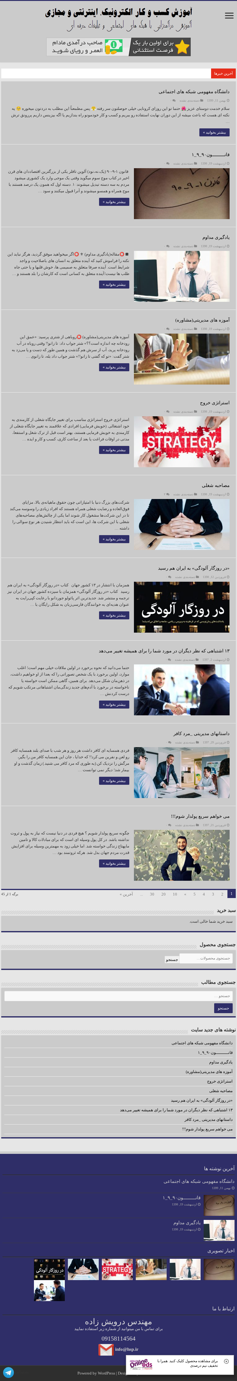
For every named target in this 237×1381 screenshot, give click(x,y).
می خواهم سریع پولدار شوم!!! (200, 816)
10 (175, 894)
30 (152, 894)
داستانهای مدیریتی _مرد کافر (201, 733)
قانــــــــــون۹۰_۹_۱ (211, 154)
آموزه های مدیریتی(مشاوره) (202, 320)
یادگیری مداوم (216, 237)
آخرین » (126, 894)
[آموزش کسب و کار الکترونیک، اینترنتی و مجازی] (118, 17)
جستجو (172, 959)
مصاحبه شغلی (216, 485)
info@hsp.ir (127, 1349)
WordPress (106, 1373)
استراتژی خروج (215, 402)
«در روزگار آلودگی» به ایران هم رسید (194, 568)
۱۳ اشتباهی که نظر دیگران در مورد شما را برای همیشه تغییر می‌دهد (164, 650)
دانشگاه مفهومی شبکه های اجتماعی (194, 91)
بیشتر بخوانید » (214, 132)
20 (163, 894)
